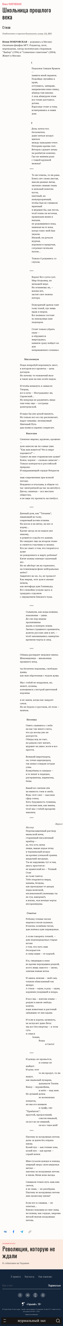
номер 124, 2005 (45, 33)
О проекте (16, 1276)
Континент (31, 33)
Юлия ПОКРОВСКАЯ (12, 4)
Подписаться (54, 1285)
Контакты (29, 1276)
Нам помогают (45, 1276)
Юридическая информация (31, 1314)
